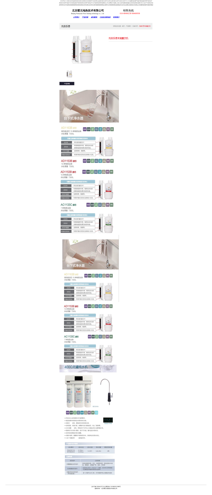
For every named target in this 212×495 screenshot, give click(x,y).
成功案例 (94, 17)
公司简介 (76, 17)
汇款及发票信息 (105, 17)
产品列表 (85, 17)
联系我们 (116, 17)
